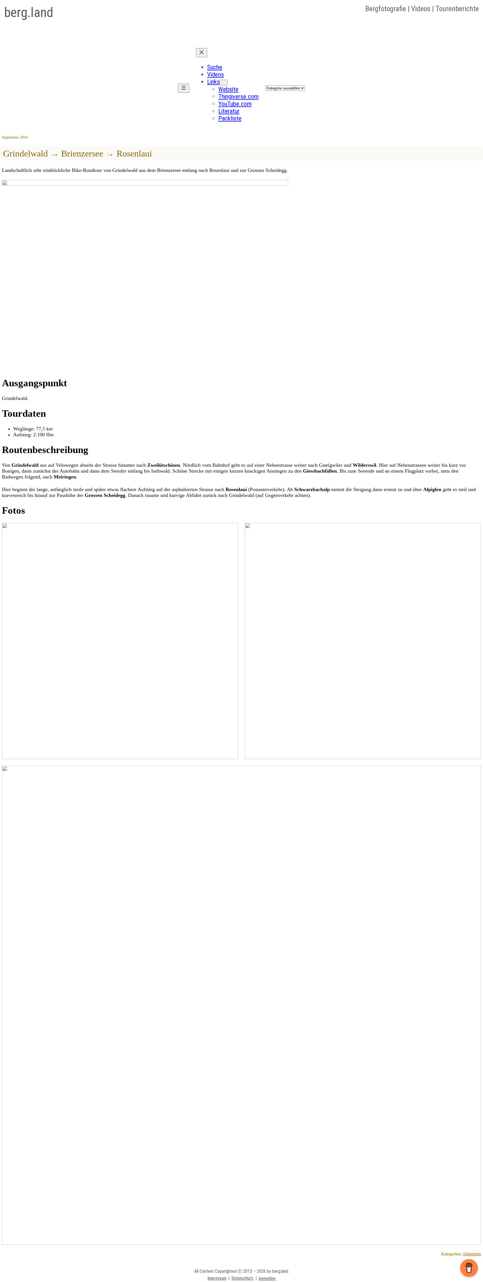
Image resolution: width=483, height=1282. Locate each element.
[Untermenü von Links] (224, 83)
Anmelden (267, 1278)
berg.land (28, 12)
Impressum (216, 1278)
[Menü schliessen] (201, 52)
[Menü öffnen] (183, 88)
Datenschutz (242, 1278)
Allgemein (472, 1254)
